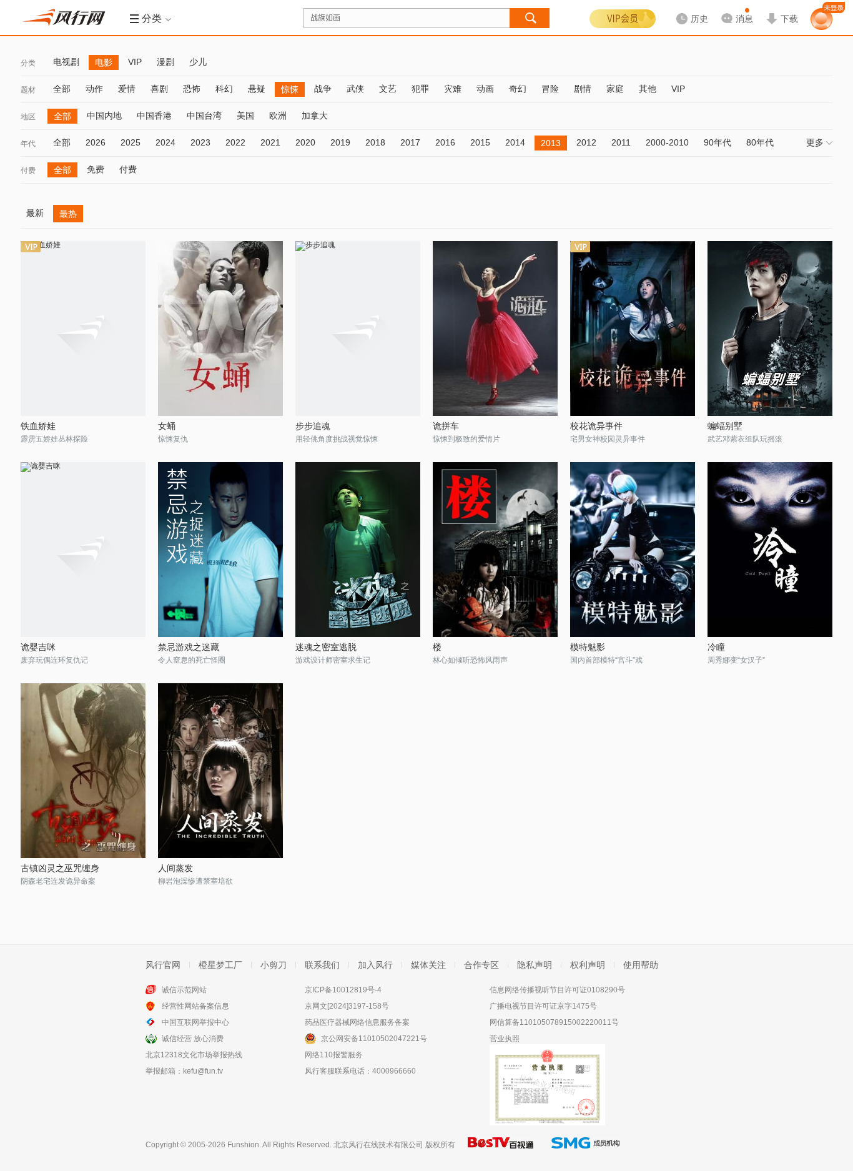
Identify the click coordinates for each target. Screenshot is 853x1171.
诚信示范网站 (184, 990)
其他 (647, 89)
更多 (815, 142)
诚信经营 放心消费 (193, 1038)
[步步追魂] (357, 328)
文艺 (388, 89)
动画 (485, 89)
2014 (515, 142)
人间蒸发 (175, 868)
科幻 (224, 89)
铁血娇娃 (38, 426)
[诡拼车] (495, 328)
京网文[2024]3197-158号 (347, 1006)
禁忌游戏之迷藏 (188, 647)
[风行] (67, 17)
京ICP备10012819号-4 (343, 990)
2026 (96, 142)
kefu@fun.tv (203, 1071)
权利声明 (587, 965)
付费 (28, 170)
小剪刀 (273, 965)
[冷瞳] (770, 549)
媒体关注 (428, 965)
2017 (410, 142)
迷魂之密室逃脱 (326, 647)
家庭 (615, 89)
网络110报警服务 (334, 1054)
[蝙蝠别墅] (770, 328)
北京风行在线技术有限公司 (378, 1144)
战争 (323, 89)
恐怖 (191, 89)
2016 (445, 142)
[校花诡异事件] (632, 328)
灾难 (452, 89)
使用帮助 (640, 965)
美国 (245, 116)
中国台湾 (204, 116)
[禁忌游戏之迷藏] (220, 549)
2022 (235, 142)
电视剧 (66, 62)
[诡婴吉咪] (83, 549)
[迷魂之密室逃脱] (357, 549)
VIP (135, 62)
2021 (270, 142)
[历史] (688, 8)
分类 (28, 63)
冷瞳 (716, 647)
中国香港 (154, 116)
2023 (200, 142)
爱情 (127, 89)
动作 (94, 89)
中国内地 (104, 116)
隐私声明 (534, 965)
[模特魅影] (632, 549)
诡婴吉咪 (38, 647)
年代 (28, 143)
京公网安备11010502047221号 (374, 1038)
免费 (95, 169)
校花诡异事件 (596, 426)
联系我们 (322, 965)
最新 (35, 213)
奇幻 (517, 89)
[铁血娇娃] (83, 328)
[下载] (782, 8)
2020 (305, 142)
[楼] (495, 549)
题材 (28, 90)
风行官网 (162, 965)
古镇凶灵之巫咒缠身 (60, 868)
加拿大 (315, 116)
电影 (103, 62)
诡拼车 (446, 426)
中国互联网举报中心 (195, 1022)
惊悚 (289, 89)
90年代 (717, 142)
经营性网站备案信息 (195, 1006)
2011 (621, 142)
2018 (375, 142)
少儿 (198, 62)
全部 (62, 89)
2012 (586, 142)
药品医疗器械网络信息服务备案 (357, 1022)
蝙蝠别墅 (725, 426)
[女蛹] (220, 328)
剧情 (582, 89)
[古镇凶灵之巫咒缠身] (83, 770)
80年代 (760, 142)
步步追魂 (312, 426)
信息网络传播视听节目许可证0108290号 (557, 990)
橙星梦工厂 (220, 965)
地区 (28, 116)
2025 (131, 142)
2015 (480, 142)
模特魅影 (587, 647)
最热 (68, 214)
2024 (165, 142)
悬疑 (256, 89)
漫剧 (165, 62)
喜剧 (159, 89)
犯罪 (420, 89)
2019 (340, 142)
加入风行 (375, 965)
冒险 (550, 89)
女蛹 (166, 426)
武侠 (355, 89)
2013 (551, 143)
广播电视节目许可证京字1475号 (543, 1006)
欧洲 (278, 116)
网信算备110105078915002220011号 (554, 1022)
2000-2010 (667, 142)
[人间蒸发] (220, 770)
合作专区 (481, 965)
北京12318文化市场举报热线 (193, 1054)
